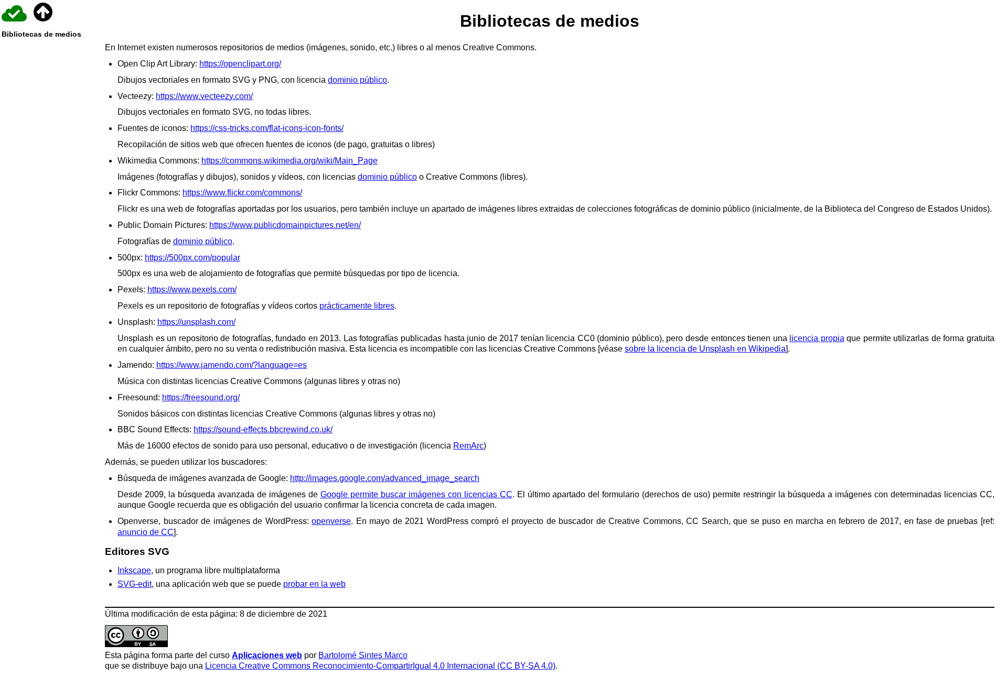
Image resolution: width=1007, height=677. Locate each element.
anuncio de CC (145, 532)
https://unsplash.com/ (196, 322)
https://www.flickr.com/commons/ (242, 192)
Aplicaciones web (267, 655)
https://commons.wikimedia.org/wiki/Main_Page (289, 160)
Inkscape (134, 570)
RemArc (468, 445)
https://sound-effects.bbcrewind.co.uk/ (263, 429)
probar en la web (314, 584)
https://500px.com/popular (192, 257)
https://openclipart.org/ (240, 63)
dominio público (357, 79)
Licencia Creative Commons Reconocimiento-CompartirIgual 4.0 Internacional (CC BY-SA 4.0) (380, 665)
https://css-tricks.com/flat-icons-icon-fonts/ (267, 128)
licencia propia (816, 338)
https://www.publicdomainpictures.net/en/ (285, 225)
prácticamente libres (356, 305)
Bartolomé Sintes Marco (363, 655)
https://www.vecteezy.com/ (204, 96)
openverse (331, 521)
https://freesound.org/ (201, 397)
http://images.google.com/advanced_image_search (384, 478)
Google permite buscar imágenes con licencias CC (416, 494)
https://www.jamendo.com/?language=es (231, 365)
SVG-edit (134, 584)
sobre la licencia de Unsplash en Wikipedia (705, 348)
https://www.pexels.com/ (192, 289)
